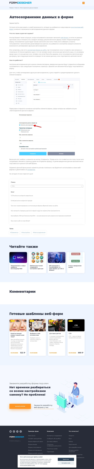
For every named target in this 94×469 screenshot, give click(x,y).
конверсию (31, 170)
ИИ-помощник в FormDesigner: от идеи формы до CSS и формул (56, 268)
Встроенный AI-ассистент (74, 451)
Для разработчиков (75, 447)
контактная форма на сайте (36, 50)
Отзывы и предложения (76, 457)
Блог (70, 438)
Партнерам (50, 451)
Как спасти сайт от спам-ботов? (20, 221)
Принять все (66, 459)
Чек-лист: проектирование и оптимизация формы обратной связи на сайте (34, 205)
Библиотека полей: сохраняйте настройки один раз (36, 267)
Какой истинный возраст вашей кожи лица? (17, 335)
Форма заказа (32, 444)
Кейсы (71, 441)
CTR (70, 333)
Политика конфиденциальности (54, 445)
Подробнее (14, 352)
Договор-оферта (52, 441)
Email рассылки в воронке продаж (21, 200)
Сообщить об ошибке (54, 438)
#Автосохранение (39, 232)
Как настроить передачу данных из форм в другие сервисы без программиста (35, 210)
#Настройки (25, 232)
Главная (11, 7)
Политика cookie (52, 448)
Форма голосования (34, 447)
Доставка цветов (55, 333)
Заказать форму (20, 406)
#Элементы (14, 232)
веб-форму (64, 37)
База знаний (73, 444)
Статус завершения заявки (74, 266)
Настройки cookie (66, 463)
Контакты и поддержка (54, 435)
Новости (17, 7)
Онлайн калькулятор (35, 438)
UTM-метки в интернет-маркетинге (22, 195)
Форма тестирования (35, 450)
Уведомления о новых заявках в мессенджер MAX (18, 267)
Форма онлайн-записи (35, 453)
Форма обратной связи (35, 441)
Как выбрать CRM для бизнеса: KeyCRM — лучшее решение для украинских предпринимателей (41, 216)
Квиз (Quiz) (31, 435)
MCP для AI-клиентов (75, 454)
